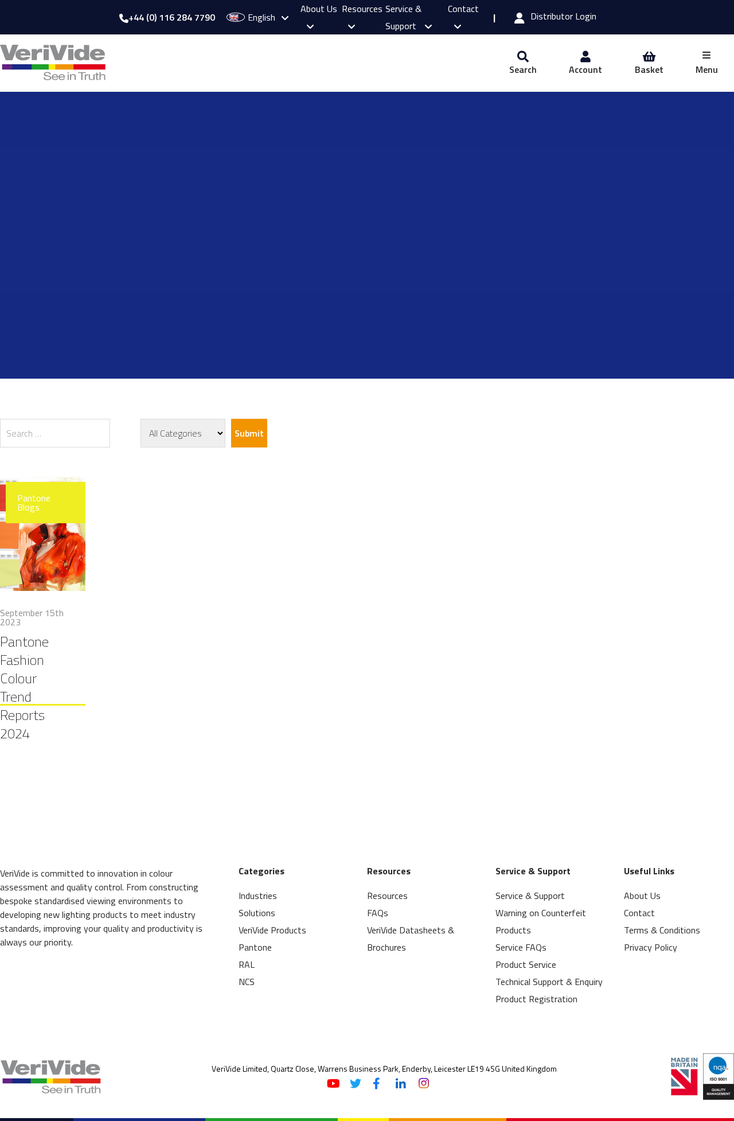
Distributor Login (563, 17)
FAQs (377, 913)
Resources (387, 895)
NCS (247, 981)
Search (523, 69)
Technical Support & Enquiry (549, 981)
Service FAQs (520, 947)
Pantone (255, 947)
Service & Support (530, 895)
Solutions (257, 913)
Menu (707, 69)
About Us (642, 895)
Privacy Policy (650, 947)
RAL (247, 964)
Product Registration (536, 999)
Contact (639, 913)
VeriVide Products (272, 930)
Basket (649, 69)
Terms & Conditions (662, 930)
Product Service (525, 964)
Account (585, 69)
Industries (258, 895)
